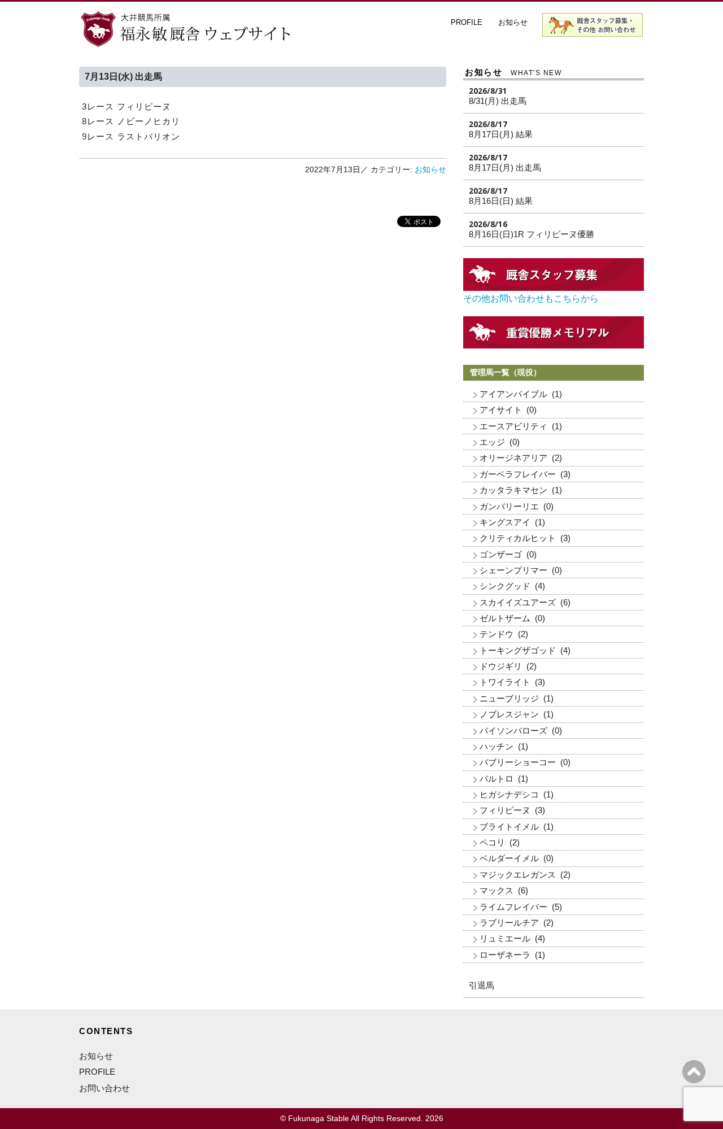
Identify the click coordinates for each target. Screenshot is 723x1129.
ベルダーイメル (509, 858)
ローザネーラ (505, 955)
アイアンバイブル (513, 394)
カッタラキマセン (513, 490)
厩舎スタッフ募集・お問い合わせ (593, 25)
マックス (496, 890)
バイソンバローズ (513, 730)
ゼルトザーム (505, 618)
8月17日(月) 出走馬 (505, 167)
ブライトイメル (509, 826)
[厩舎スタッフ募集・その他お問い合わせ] (553, 288)
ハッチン (496, 746)
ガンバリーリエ (509, 506)
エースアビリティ (513, 426)
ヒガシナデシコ (509, 794)
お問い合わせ (104, 1088)
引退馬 (481, 985)
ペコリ (492, 842)
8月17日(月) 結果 (501, 134)
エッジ (492, 442)
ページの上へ (694, 1072)
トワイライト (505, 682)
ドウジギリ (501, 666)
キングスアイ (505, 522)
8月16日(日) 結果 (501, 201)
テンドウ (496, 634)
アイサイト (501, 410)
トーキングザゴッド (518, 650)
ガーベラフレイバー (518, 474)
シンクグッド (505, 586)
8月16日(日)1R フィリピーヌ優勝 (531, 234)
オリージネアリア (513, 458)
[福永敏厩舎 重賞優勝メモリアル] (553, 345)
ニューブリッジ (509, 698)
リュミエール (505, 938)
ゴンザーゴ (501, 554)
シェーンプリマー (513, 570)
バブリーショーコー (518, 762)
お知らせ (513, 22)
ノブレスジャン (509, 714)
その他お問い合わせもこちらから (531, 298)
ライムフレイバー (513, 907)
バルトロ (496, 778)
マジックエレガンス (518, 874)
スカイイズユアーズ (518, 602)
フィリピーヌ (505, 810)
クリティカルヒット (518, 538)
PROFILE (466, 22)
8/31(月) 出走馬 (497, 101)
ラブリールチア (509, 922)
